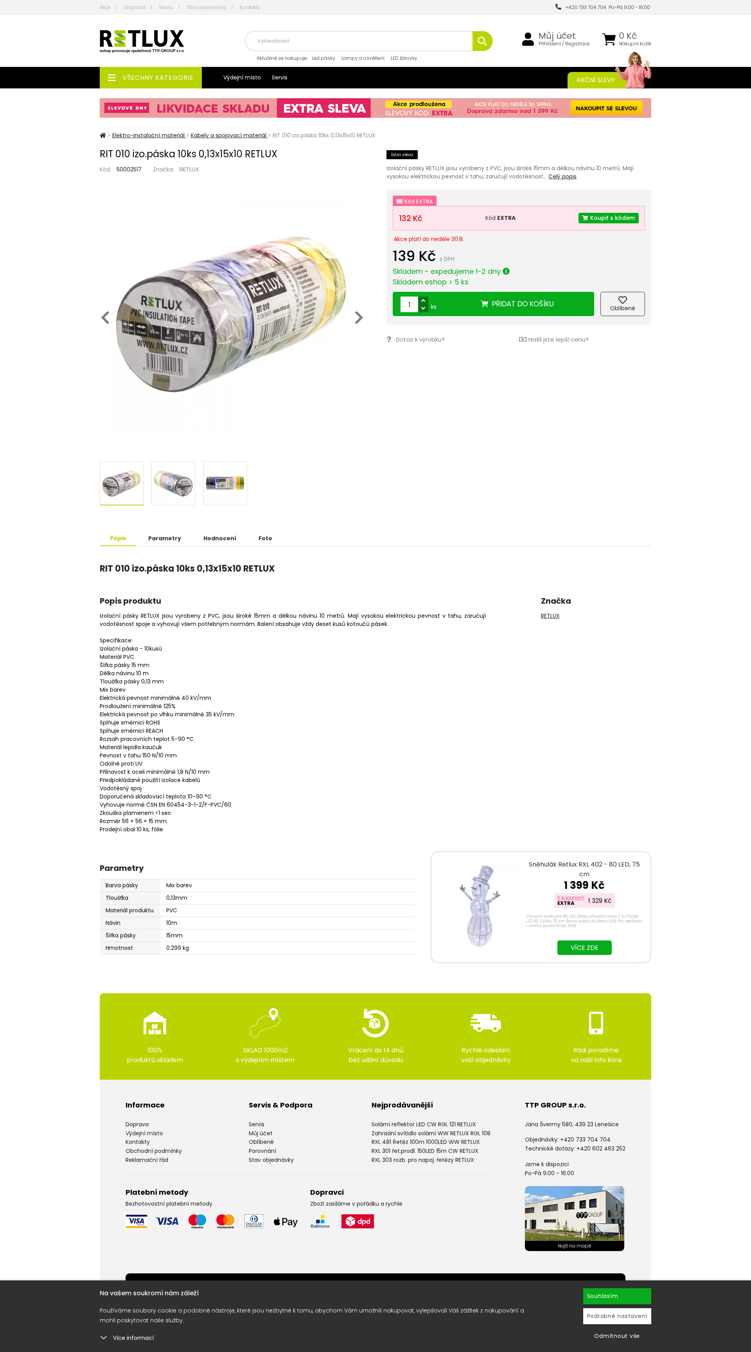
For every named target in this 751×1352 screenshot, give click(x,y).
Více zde (584, 947)
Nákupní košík (635, 44)
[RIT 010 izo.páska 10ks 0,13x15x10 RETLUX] (232, 314)
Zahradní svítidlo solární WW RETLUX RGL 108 (431, 1133)
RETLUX (189, 169)
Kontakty (250, 7)
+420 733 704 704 (584, 7)
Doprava (134, 7)
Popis (118, 538)
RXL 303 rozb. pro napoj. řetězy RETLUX (423, 1160)
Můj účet (557, 36)
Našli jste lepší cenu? (558, 339)
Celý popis (562, 176)
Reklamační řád (147, 1160)
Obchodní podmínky (154, 1151)
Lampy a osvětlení (362, 58)
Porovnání (262, 1151)
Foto (265, 538)
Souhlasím (602, 1296)
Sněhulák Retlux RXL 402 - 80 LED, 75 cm (584, 869)
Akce (105, 7)
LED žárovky (404, 58)
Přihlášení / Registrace (564, 44)
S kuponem (570, 897)
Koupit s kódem (612, 218)
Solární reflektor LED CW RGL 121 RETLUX (424, 1124)
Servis (166, 7)
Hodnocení (219, 538)
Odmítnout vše (617, 1336)
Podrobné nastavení (617, 1316)
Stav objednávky (206, 7)
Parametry (164, 538)
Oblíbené (261, 1142)
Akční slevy (596, 80)
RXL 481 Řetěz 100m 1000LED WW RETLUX (426, 1142)
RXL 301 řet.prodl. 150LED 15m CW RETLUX (425, 1151)
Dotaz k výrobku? (420, 339)
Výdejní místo (242, 77)
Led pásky (323, 58)
